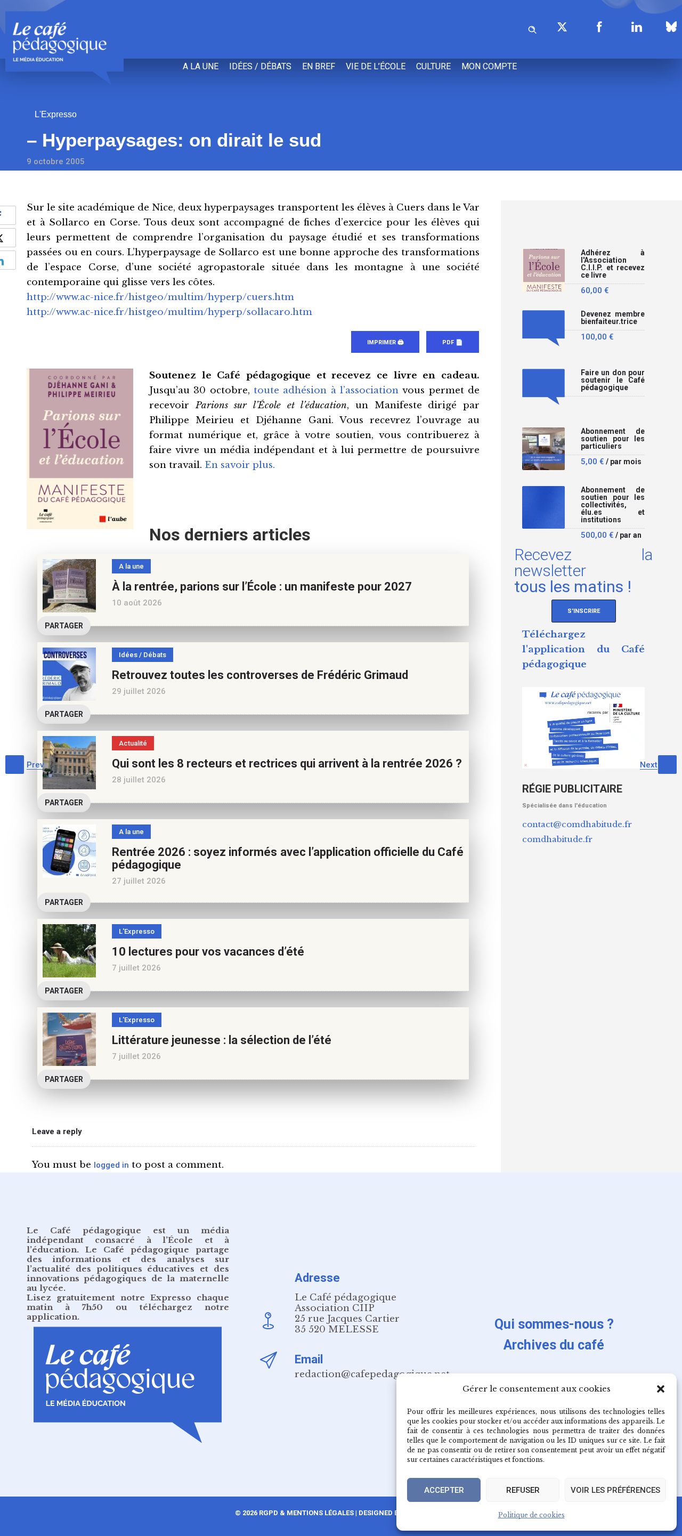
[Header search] (532, 28)
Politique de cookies (531, 1515)
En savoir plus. (240, 465)
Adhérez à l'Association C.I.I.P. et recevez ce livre (613, 264)
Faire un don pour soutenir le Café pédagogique (613, 380)
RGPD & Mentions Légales (306, 1513)
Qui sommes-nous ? (554, 1324)
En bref (318, 66)
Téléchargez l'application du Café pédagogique (583, 649)
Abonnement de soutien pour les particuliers (613, 438)
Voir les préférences (615, 1490)
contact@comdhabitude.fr (577, 824)
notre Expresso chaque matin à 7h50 (128, 1302)
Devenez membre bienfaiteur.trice (613, 318)
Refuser (523, 1490)
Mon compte (489, 66)
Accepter (444, 1490)
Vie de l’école (375, 66)
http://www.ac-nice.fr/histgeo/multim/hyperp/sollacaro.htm (169, 312)
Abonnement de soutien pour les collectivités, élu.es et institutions (613, 505)
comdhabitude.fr (557, 839)
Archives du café (554, 1345)
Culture (433, 66)
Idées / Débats (260, 66)
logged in (111, 1165)
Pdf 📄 (452, 342)
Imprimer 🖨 (385, 342)
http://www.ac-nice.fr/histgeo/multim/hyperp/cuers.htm (160, 297)
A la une (200, 66)
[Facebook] (599, 27)
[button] (660, 1389)
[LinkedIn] (637, 27)
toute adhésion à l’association (326, 390)
